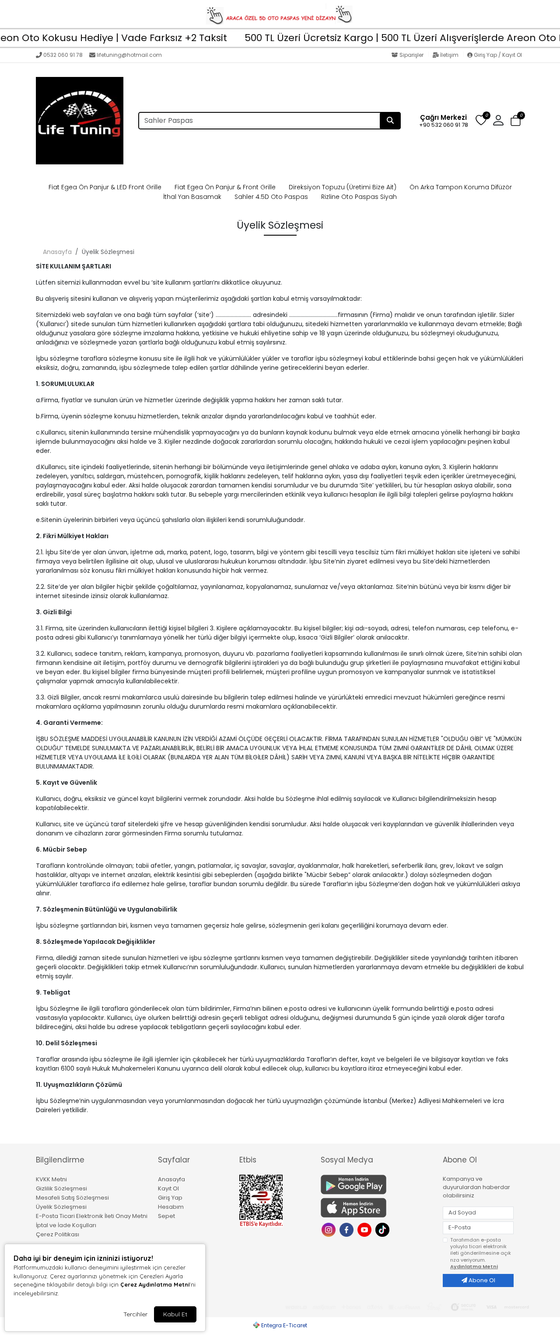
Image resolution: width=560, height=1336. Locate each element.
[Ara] (390, 120)
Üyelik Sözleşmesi (61, 1207)
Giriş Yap (170, 1197)
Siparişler (411, 55)
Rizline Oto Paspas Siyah (359, 196)
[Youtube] (365, 1229)
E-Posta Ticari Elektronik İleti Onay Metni (91, 1216)
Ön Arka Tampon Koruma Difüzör (461, 187)
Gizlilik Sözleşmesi (61, 1188)
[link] (280, 14)
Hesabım (171, 1207)
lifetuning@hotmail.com (129, 55)
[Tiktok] (383, 1229)
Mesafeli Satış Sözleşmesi (72, 1197)
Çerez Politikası (57, 1234)
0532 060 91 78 (63, 55)
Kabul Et (175, 1314)
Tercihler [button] (135, 1314)
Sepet (166, 1216)
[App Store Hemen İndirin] (376, 1208)
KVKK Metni (51, 1179)
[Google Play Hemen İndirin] (376, 1184)
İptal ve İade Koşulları (66, 1225)
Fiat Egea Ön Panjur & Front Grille (225, 187)
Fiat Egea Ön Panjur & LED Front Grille (105, 187)
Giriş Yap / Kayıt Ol (497, 55)
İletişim (449, 55)
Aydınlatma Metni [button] (474, 1266)
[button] (515, 121)
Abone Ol (481, 1280)
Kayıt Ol (168, 1188)
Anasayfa (57, 252)
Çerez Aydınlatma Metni (154, 1284)
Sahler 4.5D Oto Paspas (271, 196)
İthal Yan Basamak (192, 196)
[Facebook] (348, 1229)
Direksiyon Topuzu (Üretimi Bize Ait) (342, 187)
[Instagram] (330, 1229)
